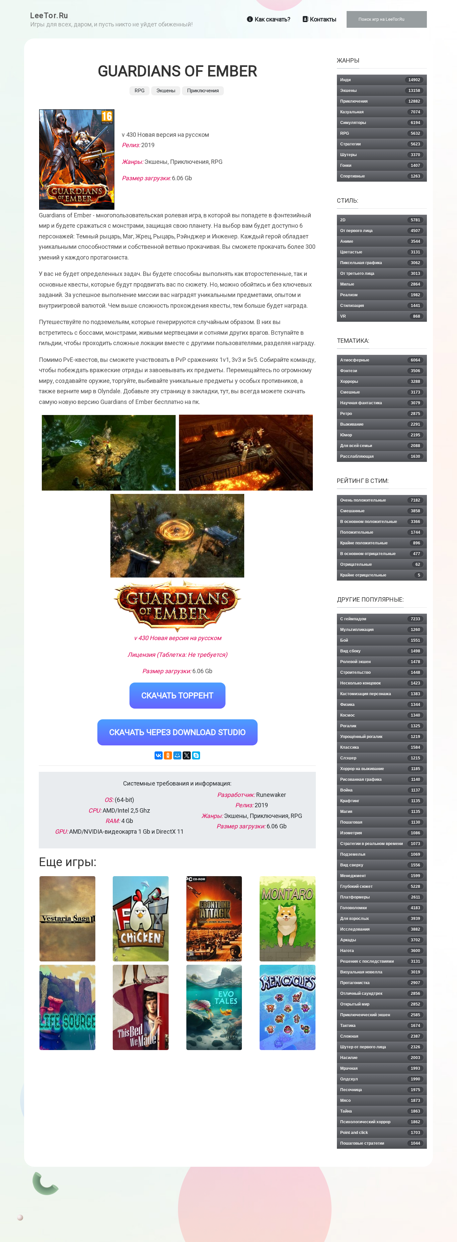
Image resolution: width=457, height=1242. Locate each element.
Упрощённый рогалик (380, 736)
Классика (380, 747)
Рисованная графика (380, 779)
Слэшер (380, 758)
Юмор (380, 435)
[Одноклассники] (168, 755)
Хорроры (380, 381)
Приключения (203, 91)
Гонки (380, 165)
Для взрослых (380, 918)
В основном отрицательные (380, 553)
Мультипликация (380, 629)
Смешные (380, 392)
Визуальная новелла (380, 972)
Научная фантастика (380, 403)
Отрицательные (380, 564)
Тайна (380, 1111)
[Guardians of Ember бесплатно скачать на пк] (108, 452)
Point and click (380, 1132)
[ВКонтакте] (159, 755)
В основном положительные (380, 521)
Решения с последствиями (380, 961)
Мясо (380, 1100)
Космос (380, 715)
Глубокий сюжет (380, 886)
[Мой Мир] (177, 755)
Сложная (380, 1036)
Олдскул (380, 1079)
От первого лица (380, 230)
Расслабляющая (380, 456)
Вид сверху (380, 865)
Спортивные (380, 176)
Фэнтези (380, 371)
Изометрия (380, 833)
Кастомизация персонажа (380, 694)
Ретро (380, 413)
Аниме (380, 241)
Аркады (380, 940)
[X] (187, 755)
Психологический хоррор (380, 1122)
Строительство (380, 672)
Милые (380, 284)
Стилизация (380, 305)
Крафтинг (380, 801)
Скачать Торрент (177, 695)
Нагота (380, 950)
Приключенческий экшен (380, 1015)
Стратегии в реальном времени (380, 843)
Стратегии (380, 144)
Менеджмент (380, 875)
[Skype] (196, 755)
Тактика (380, 1025)
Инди (380, 80)
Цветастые (380, 252)
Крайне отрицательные (380, 575)
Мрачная (380, 1068)
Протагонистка (380, 982)
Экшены (165, 91)
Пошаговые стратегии (380, 1143)
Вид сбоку (380, 651)
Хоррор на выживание (380, 768)
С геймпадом (380, 619)
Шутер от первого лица (380, 1047)
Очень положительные (380, 500)
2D (380, 220)
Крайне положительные (380, 543)
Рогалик (380, 726)
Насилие (380, 1057)
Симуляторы (380, 122)
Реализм (380, 295)
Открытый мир (380, 1004)
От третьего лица (380, 273)
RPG (139, 91)
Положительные (380, 532)
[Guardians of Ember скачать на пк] (177, 535)
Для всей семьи (380, 445)
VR (380, 316)
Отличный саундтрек (380, 993)
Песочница (380, 1090)
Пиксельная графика (380, 263)
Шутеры (380, 154)
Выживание (380, 424)
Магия (380, 811)
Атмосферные (380, 360)
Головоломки (380, 908)
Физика (380, 704)
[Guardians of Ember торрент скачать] (245, 452)
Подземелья (380, 854)
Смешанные (380, 511)
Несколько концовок (380, 683)
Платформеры (380, 897)
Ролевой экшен (380, 661)
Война (380, 790)
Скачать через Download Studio (177, 732)
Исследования (380, 929)
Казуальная (380, 112)
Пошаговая (380, 822)
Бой (380, 640)
